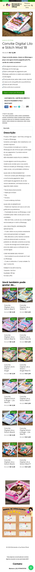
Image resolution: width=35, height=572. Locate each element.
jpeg (9, 119)
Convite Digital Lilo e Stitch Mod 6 (9, 462)
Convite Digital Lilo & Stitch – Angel (9, 368)
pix (16, 121)
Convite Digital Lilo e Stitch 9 (25, 307)
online (8, 121)
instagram (4, 119)
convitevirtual (10, 117)
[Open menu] (3, 5)
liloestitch (22, 119)
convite (20, 115)
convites (4, 117)
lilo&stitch (17, 119)
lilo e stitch (7, 40)
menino (4, 121)
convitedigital (25, 115)
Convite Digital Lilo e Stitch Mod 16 (25, 337)
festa (24, 117)
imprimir (28, 117)
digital (15, 117)
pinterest (12, 121)
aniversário (11, 115)
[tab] (17, 128)
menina (27, 119)
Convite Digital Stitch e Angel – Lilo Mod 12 (9, 399)
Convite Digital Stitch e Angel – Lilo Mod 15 (25, 431)
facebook (20, 117)
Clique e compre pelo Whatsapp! (13, 93)
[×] (30, 567)
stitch (25, 121)
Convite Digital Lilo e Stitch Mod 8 (9, 430)
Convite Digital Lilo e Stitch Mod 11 (9, 307)
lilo (13, 119)
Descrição (6, 128)
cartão (16, 115)
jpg (11, 119)
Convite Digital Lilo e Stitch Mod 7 (25, 398)
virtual (28, 121)
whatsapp (4, 122)
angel (6, 115)
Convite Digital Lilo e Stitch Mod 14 (9, 337)
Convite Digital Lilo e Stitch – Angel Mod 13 (25, 368)
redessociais (20, 121)
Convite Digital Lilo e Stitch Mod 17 (25, 462)
